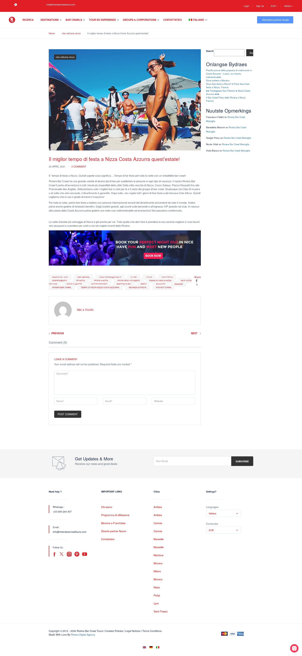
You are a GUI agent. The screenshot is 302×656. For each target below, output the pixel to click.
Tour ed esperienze (102, 19)
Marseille (159, 539)
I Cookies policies (113, 631)
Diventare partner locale (275, 19)
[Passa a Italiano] (157, 647)
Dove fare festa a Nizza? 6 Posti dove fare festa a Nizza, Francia (227, 85)
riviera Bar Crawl (61, 287)
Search (210, 51)
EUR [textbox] (211, 530)
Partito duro (124, 284)
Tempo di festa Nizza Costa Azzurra (100, 287)
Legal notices (132, 631)
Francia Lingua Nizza (160, 280)
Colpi (149, 277)
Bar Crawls (74, 19)
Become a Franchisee (113, 523)
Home (52, 33)
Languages (212, 507)
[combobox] (223, 513)
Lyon (156, 603)
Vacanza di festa (137, 287)
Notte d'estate (99, 284)
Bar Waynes (83, 277)
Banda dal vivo (60, 277)
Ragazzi (179, 284)
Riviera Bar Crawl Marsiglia (237, 137)
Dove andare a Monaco (217, 80)
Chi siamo (106, 507)
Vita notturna (163, 287)
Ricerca (28, 19)
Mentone (158, 555)
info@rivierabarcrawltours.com (60, 4)
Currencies (212, 523)
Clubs (134, 277)
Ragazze (160, 284)
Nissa (157, 587)
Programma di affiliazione (115, 515)
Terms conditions (152, 631)
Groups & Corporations (139, 19)
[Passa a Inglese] (144, 647)
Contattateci (172, 19)
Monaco (158, 563)
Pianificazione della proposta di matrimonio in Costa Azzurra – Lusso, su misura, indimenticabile (229, 74)
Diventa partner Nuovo (113, 531)
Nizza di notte (74, 284)
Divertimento (59, 280)
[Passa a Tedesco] (151, 647)
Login (246, 5)
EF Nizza (80, 280)
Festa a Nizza (101, 280)
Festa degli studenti (128, 280)
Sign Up (260, 5)
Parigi (157, 595)
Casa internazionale (110, 277)
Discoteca (167, 277)
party (144, 284)
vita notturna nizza (71, 33)
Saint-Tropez (161, 611)
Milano (157, 571)
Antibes (158, 507)
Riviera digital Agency (83, 634)
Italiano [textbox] (212, 513)
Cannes (158, 523)
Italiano (288, 5)
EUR (273, 5)
